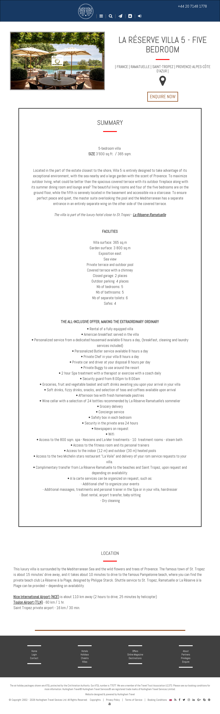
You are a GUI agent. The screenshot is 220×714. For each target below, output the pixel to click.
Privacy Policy (113, 700)
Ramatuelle (140, 66)
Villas (84, 661)
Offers (135, 651)
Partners (186, 654)
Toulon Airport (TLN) (28, 602)
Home (34, 651)
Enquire (185, 661)
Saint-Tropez (162, 66)
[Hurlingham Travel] (86, 11)
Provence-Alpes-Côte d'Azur (183, 69)
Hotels (84, 651)
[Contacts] (130, 16)
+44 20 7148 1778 (192, 6)
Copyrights (95, 700)
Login (34, 654)
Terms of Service (133, 700)
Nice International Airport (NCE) (36, 596)
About (186, 651)
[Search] (110, 16)
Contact (34, 658)
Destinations (135, 658)
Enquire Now (162, 97)
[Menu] (101, 16)
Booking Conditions (157, 700)
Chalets (85, 658)
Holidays (85, 654)
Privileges (185, 658)
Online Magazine (135, 654)
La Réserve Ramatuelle (149, 214)
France (122, 66)
